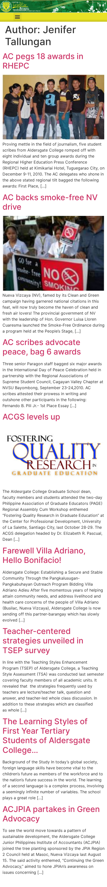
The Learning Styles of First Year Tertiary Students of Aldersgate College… (46, 735)
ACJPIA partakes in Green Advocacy (51, 813)
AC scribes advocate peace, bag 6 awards (41, 346)
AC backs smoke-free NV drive (50, 202)
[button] (17, 17)
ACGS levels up (31, 417)
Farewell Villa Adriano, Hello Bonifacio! (44, 555)
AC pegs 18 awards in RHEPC (42, 61)
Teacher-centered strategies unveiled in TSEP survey (42, 640)
